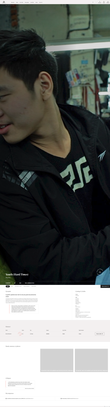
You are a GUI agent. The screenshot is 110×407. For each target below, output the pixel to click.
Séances (12, 286)
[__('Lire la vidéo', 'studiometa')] (22, 360)
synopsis (8, 286)
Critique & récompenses (27, 286)
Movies (8, 5)
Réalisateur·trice (34, 286)
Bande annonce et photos (18, 286)
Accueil (6, 5)
